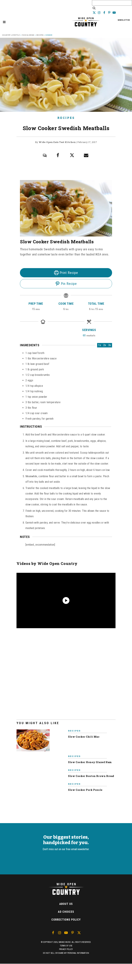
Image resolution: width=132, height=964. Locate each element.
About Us (66, 904)
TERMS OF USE (66, 946)
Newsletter (124, 20)
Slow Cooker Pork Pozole (85, 789)
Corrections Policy (66, 919)
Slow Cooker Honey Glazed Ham (90, 762)
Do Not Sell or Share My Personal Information (66, 953)
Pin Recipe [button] (68, 284)
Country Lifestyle (11, 35)
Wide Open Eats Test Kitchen (57, 142)
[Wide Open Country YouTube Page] (114, 12)
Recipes (39, 35)
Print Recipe (68, 273)
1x (99, 345)
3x (109, 345)
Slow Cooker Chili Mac (84, 736)
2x (104, 345)
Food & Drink (28, 35)
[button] (4, 22)
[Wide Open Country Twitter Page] (94, 12)
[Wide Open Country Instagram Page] (99, 12)
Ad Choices (66, 911)
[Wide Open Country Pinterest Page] (109, 12)
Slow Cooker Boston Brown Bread (91, 776)
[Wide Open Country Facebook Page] (104, 12)
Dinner (49, 35)
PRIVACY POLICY (66, 949)
